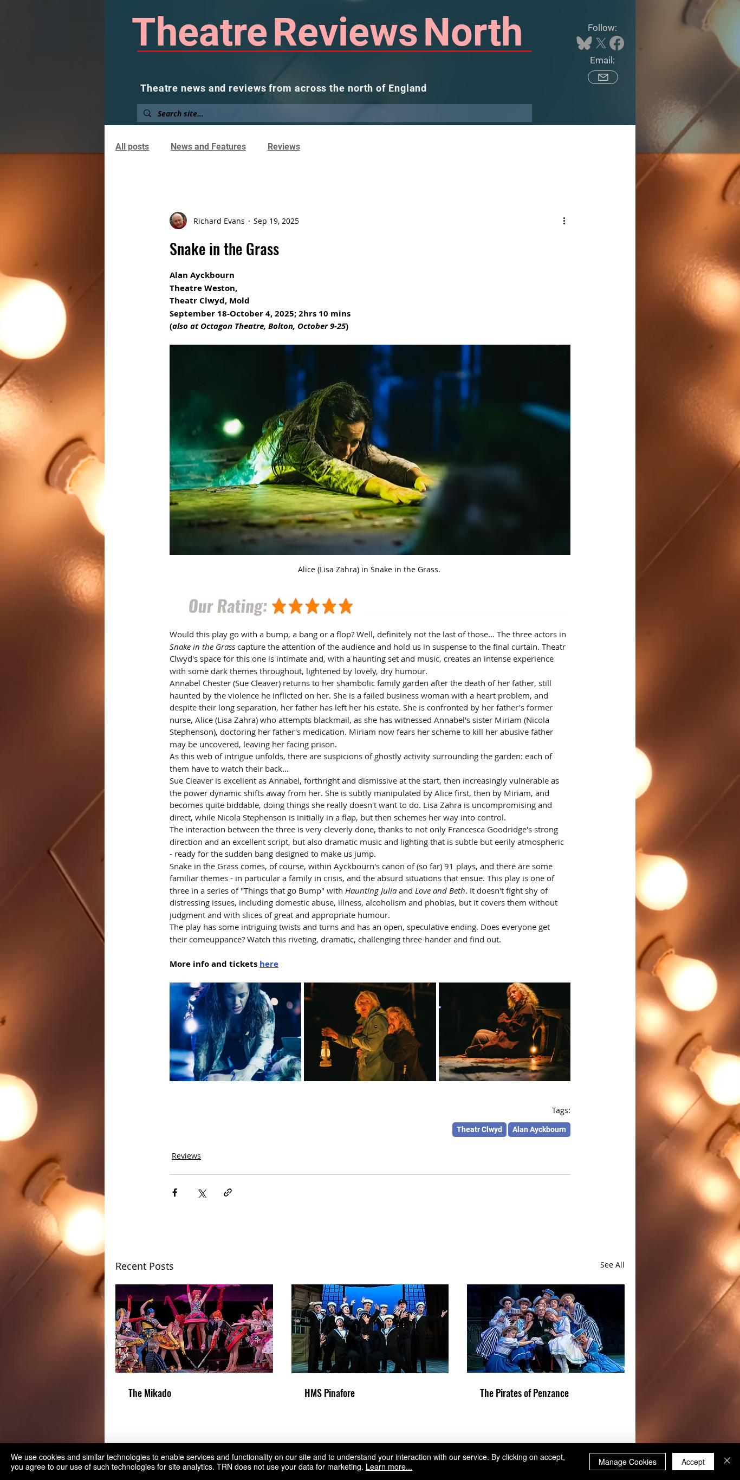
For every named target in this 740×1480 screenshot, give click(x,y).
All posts (132, 146)
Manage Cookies (628, 1461)
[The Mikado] (194, 1328)
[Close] (726, 1461)
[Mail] (603, 77)
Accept (693, 1461)
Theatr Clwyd (479, 1129)
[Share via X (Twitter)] (201, 1192)
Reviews (284, 146)
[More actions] (563, 220)
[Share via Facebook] (175, 1192)
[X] (601, 43)
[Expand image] (235, 1032)
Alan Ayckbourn (539, 1129)
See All (612, 1264)
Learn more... (389, 1466)
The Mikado (149, 1393)
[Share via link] (228, 1192)
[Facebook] (616, 43)
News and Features (208, 146)
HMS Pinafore (329, 1393)
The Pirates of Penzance (524, 1393)
